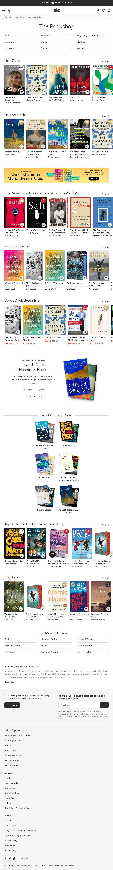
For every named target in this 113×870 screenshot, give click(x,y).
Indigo (13, 865)
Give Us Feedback (12, 755)
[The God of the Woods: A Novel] (14, 596)
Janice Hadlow (32, 157)
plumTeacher (10, 788)
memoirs (60, 674)
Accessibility (10, 850)
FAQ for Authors (11, 760)
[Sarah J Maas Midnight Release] (56, 175)
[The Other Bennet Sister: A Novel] (36, 134)
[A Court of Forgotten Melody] (55, 265)
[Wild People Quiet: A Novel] (58, 134)
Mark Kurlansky (33, 233)
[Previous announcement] (5, 3)
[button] (4, 10)
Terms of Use (70, 865)
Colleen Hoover (76, 100)
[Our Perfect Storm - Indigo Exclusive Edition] (59, 543)
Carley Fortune (54, 566)
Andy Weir (31, 566)
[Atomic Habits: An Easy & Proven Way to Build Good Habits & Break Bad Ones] (58, 596)
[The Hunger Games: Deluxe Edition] (36, 596)
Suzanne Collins (32, 619)
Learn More (11, 705)
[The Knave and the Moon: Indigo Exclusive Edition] (77, 265)
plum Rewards (11, 783)
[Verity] (80, 80)
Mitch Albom (75, 235)
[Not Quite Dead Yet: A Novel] (79, 596)
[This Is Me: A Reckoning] (14, 80)
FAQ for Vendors (12, 765)
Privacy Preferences (55, 865)
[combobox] (58, 17)
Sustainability (10, 840)
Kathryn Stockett (33, 100)
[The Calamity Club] (36, 80)
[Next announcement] (108, 3)
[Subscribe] (104, 705)
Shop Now (33, 397)
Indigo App (9, 798)
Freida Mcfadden (56, 100)
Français (24, 858)
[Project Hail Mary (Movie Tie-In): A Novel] (36, 543)
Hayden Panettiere (12, 103)
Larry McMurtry (98, 619)
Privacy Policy (39, 865)
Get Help (8, 745)
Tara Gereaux (53, 157)
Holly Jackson (76, 619)
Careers (8, 820)
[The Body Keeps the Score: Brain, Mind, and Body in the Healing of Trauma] (103, 212)
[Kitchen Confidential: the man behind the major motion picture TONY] (58, 212)
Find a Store (10, 750)
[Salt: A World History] (37, 212)
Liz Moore (8, 619)
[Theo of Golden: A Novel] (99, 320)
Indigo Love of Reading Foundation (20, 830)
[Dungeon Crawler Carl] (14, 543)
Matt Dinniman (10, 564)
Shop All (105, 61)
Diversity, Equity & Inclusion (17, 835)
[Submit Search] (6, 17)
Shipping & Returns (13, 740)
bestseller (44, 671)
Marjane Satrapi (11, 235)
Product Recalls (11, 845)
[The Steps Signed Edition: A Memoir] (99, 265)
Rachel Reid (77, 566)
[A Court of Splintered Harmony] (14, 265)
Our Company (11, 825)
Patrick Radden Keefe (79, 157)
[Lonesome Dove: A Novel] (101, 596)
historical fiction (43, 674)
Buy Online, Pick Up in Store (17, 808)
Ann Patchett (10, 154)
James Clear (53, 619)
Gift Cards (9, 803)
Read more (9, 682)
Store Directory (11, 793)
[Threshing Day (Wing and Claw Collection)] (34, 265)
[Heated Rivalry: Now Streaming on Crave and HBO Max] (82, 543)
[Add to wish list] (22, 92)
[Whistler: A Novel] (14, 134)
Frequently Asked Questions (17, 735)
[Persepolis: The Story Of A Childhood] (14, 212)
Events (7, 778)
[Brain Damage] (58, 80)
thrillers (31, 674)
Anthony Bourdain (56, 235)
